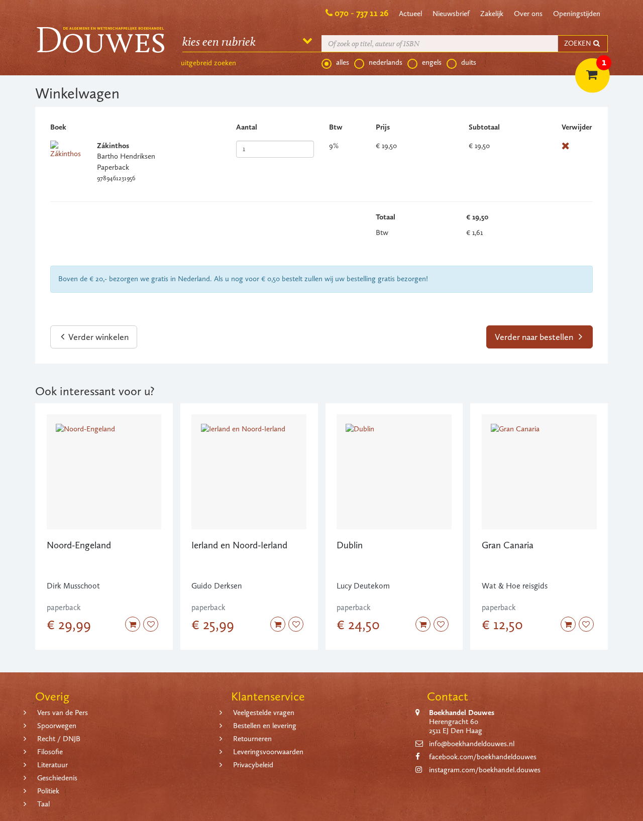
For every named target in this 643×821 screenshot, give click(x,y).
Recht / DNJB (58, 738)
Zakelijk (491, 13)
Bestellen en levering (264, 725)
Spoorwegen (56, 725)
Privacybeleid (253, 764)
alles (342, 62)
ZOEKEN (578, 43)
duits (468, 62)
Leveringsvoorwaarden (268, 751)
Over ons (528, 13)
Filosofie (50, 751)
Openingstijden (576, 13)
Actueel (410, 13)
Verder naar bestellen (535, 336)
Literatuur (52, 764)
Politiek (48, 790)
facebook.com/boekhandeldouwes (483, 756)
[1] (585, 65)
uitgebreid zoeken (208, 62)
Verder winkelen (97, 336)
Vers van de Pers (62, 712)
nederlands (385, 62)
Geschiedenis (57, 777)
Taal (43, 803)
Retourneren (252, 738)
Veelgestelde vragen (263, 712)
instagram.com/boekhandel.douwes (485, 769)
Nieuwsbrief (451, 13)
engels (432, 62)
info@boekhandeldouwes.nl (471, 743)
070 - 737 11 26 (361, 13)
